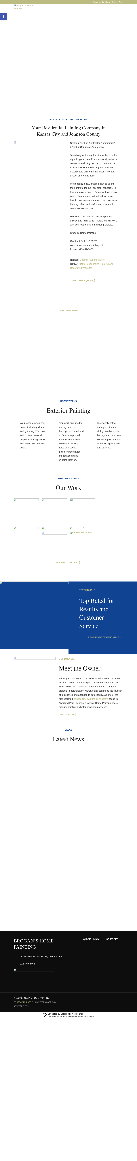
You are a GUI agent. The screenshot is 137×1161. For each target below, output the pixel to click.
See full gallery (67, 562)
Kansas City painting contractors (90, 699)
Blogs (78, 15)
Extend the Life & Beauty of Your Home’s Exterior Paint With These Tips (62, 756)
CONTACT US (67, 898)
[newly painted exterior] (54, 526)
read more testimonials (103, 637)
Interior (38, 15)
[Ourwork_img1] (54, 500)
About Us (23, 15)
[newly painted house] (82, 526)
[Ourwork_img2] (26, 500)
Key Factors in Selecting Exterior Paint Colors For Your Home (55, 785)
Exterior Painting (32, 364)
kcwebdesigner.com (45, 1002)
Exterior (52, 15)
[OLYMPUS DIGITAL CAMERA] (54, 533)
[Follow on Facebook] (110, 998)
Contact (91, 15)
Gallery (66, 15)
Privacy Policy (117, 2)
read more (67, 714)
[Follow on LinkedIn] (116, 998)
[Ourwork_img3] (82, 500)
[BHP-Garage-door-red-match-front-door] (82, 532)
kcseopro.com (21, 1006)
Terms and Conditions (101, 2)
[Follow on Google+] (121, 998)
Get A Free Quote (25, 55)
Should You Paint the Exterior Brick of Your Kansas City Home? (56, 814)
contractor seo (22, 1002)
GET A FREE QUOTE (113, 15)
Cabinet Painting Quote (92, 259)
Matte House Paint (89, 264)
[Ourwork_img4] (26, 528)
